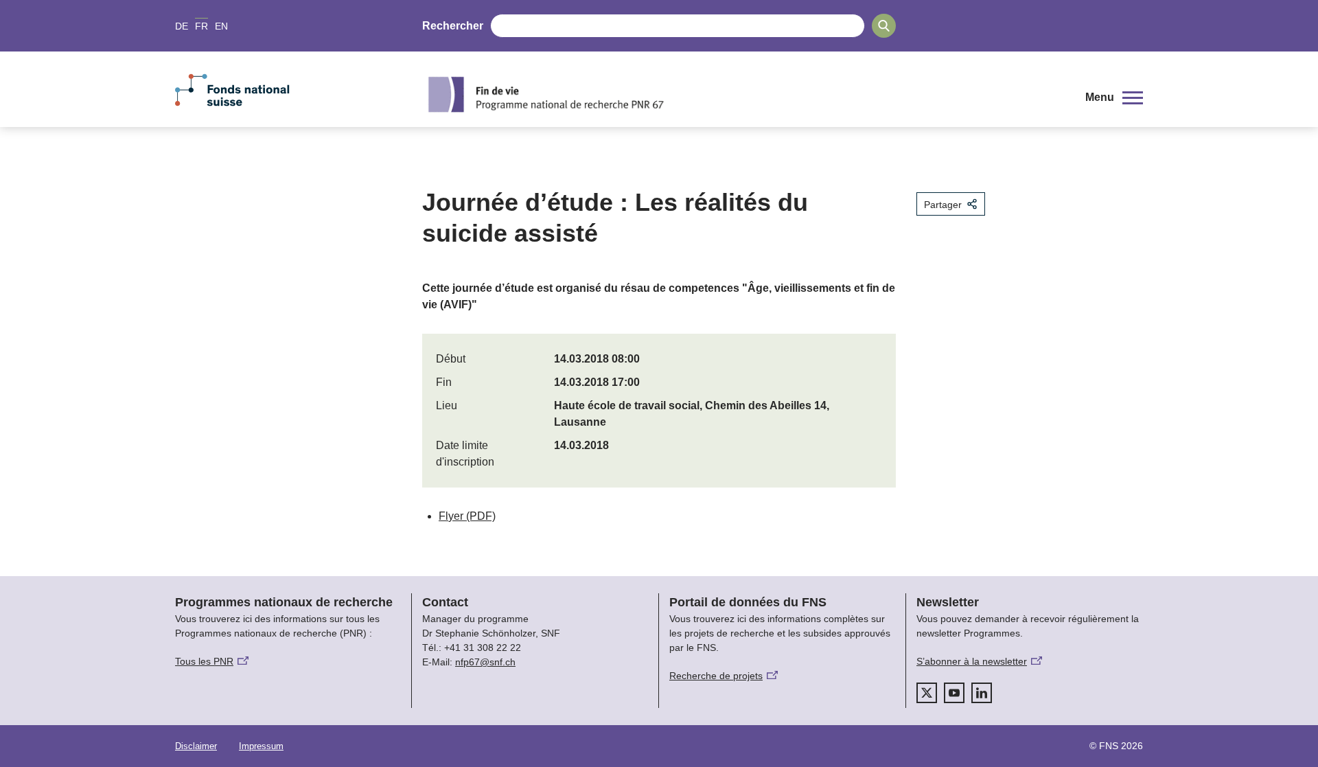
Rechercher (452, 26)
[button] (1114, 97)
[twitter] (926, 693)
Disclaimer (196, 746)
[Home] (744, 94)
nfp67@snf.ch (485, 661)
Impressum (261, 746)
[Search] (884, 26)
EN (221, 26)
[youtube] (954, 693)
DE (181, 26)
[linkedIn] (981, 693)
